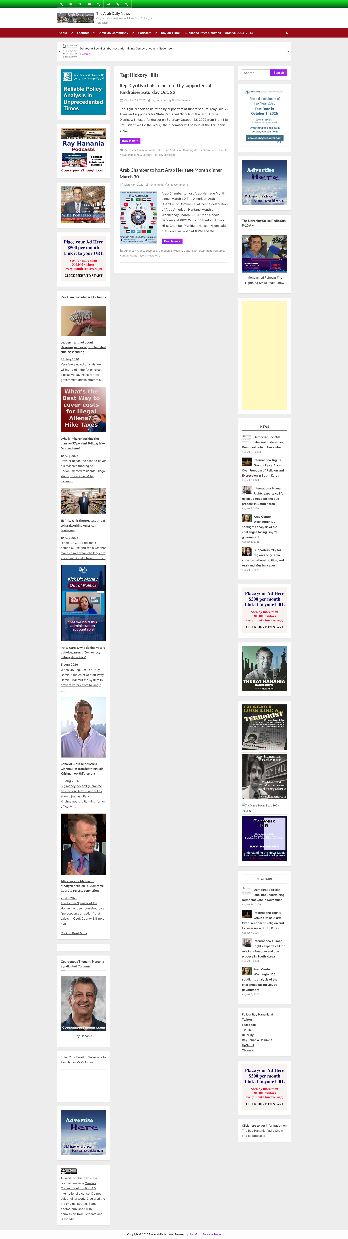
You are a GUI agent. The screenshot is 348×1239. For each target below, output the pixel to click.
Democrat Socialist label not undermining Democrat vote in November (126, 48)
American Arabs (146, 150)
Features (83, 33)
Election (85, 54)
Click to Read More (74, 933)
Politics (157, 154)
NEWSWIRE (264, 879)
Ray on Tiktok (171, 33)
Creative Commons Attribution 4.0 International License (78, 1188)
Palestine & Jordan (139, 154)
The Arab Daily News (113, 13)
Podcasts (144, 33)
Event (214, 150)
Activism (129, 150)
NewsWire (153, 255)
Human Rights (128, 255)
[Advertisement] (264, 355)
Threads (248, 1050)
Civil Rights (190, 150)
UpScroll (248, 1045)
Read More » (131, 141)
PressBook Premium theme (205, 1234)
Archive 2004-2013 (239, 33)
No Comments (181, 100)
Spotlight (169, 154)
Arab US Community (113, 33)
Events (223, 150)
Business (151, 250)
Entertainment (203, 250)
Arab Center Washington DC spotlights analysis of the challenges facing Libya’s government (259, 527)
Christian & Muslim (170, 150)
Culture (188, 250)
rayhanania (159, 100)
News (123, 154)
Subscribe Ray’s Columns (203, 33)
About (63, 33)
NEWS (264, 426)
